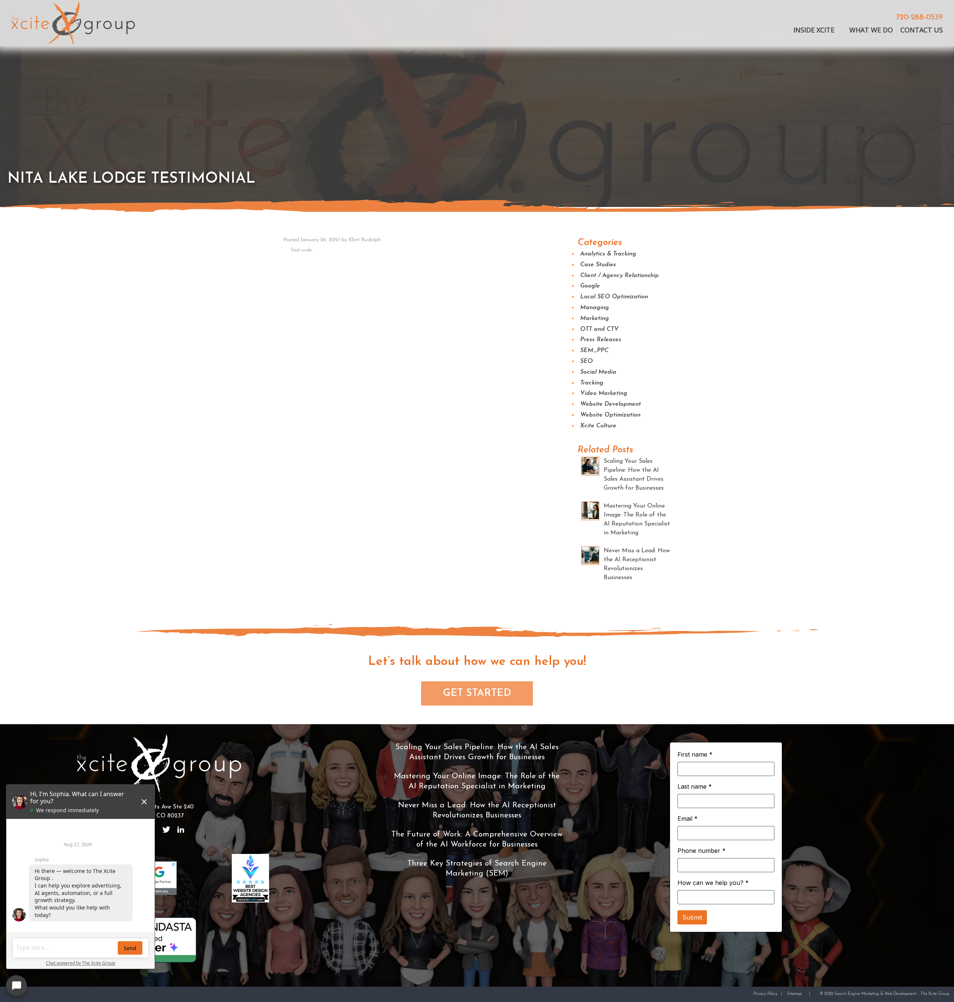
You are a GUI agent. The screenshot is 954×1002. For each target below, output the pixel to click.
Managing (594, 308)
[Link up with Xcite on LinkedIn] (180, 829)
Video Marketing (603, 393)
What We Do (871, 30)
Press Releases (600, 340)
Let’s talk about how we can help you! (477, 661)
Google (590, 286)
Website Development (610, 404)
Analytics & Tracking (608, 254)
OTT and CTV (599, 329)
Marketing (594, 318)
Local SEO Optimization (614, 297)
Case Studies (598, 265)
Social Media (598, 372)
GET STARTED (477, 693)
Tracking (591, 383)
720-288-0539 (919, 18)
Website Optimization (610, 415)
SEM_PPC (594, 351)
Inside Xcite (813, 30)
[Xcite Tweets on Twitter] (166, 829)
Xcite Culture (598, 426)
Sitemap (794, 994)
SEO (586, 361)
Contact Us (921, 30)
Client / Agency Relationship (619, 276)
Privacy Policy (765, 994)
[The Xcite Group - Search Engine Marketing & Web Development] (73, 27)
